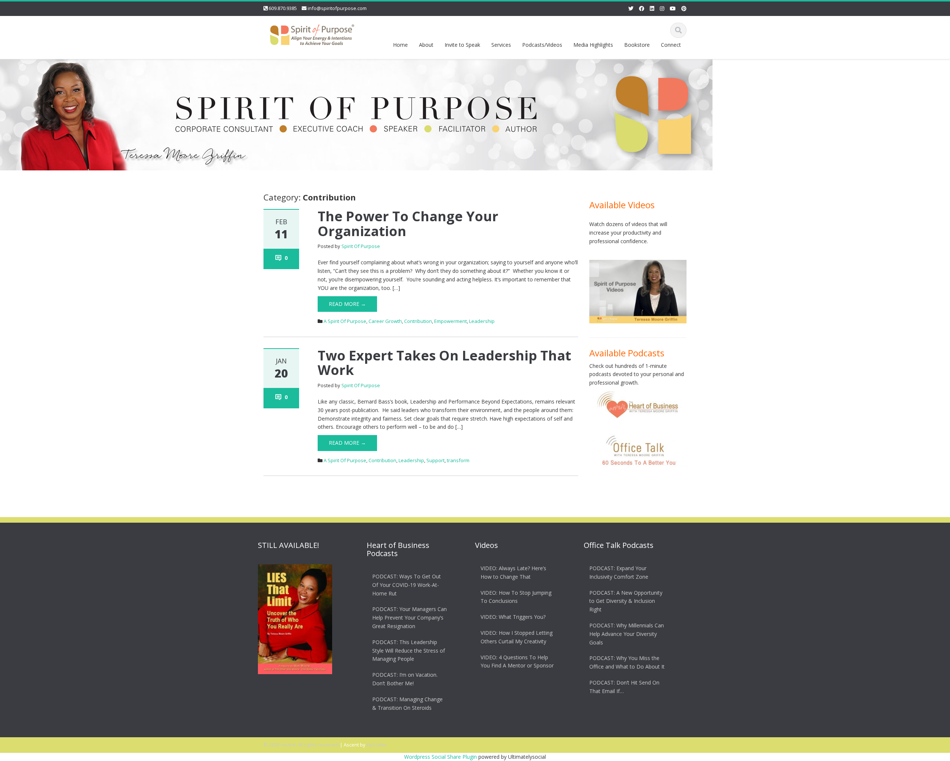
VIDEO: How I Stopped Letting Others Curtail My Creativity (517, 637)
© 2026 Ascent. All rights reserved (301, 744)
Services (501, 44)
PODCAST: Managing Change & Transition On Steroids (407, 703)
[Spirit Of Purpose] (312, 33)
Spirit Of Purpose (360, 246)
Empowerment (450, 321)
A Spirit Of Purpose (345, 321)
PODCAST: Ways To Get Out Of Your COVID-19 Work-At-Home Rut (406, 585)
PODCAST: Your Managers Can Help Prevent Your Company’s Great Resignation (409, 617)
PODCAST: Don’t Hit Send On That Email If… (624, 687)
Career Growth (385, 321)
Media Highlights (593, 44)
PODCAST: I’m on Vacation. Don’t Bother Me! (405, 679)
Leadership (482, 321)
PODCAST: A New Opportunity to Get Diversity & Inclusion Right (625, 601)
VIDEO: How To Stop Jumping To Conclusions (516, 597)
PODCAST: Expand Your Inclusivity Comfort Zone (618, 572)
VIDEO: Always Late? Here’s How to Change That (513, 572)
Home (400, 44)
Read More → (347, 303)
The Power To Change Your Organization (408, 223)
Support (435, 460)
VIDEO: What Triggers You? (513, 616)
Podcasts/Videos (542, 44)
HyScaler (377, 744)
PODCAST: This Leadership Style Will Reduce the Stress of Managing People (408, 650)
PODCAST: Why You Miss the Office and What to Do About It (627, 662)
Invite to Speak (462, 44)
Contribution (418, 321)
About (426, 44)
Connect (671, 44)
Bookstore (637, 44)
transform (458, 460)
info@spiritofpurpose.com (337, 8)
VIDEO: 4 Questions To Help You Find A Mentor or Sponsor (517, 661)
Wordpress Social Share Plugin (441, 756)
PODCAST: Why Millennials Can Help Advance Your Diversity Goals (626, 634)
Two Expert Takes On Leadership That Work (444, 362)
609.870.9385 (283, 8)
